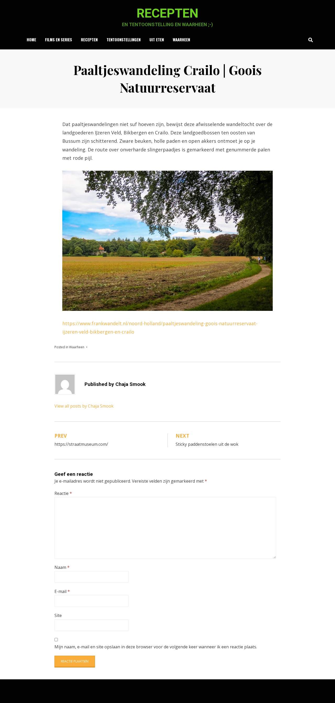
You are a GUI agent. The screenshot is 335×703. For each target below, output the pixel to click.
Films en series (58, 39)
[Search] (309, 40)
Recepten (167, 13)
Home (31, 39)
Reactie (63, 493)
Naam (62, 567)
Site (58, 615)
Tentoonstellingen (124, 39)
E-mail (62, 591)
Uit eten (156, 39)
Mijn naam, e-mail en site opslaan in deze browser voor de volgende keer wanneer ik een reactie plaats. (155, 647)
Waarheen (181, 39)
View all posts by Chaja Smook (84, 406)
